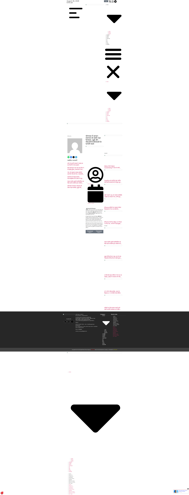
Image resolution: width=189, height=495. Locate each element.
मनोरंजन (107, 37)
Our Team (115, 325)
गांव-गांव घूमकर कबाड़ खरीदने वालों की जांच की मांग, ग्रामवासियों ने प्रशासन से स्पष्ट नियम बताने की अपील (75, 173)
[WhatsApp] (68, 157)
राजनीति (107, 36)
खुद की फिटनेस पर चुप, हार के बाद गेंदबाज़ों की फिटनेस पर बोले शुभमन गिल (112, 257)
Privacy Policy (115, 321)
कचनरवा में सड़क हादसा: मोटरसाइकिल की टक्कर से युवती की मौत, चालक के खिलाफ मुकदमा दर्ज (75, 177)
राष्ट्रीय (109, 31)
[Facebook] (71, 157)
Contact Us (115, 318)
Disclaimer (115, 319)
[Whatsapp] (112, 1)
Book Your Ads (115, 323)
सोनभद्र (109, 32)
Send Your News (116, 324)
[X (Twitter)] (74, 157)
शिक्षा (107, 42)
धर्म (106, 39)
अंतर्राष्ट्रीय (107, 34)
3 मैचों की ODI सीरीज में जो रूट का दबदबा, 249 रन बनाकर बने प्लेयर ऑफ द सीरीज (113, 276)
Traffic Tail (93, 349)
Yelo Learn (115, 349)
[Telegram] (115, 1)
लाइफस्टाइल (108, 38)
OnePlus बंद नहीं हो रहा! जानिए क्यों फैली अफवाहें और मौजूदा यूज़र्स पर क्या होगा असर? (112, 181)
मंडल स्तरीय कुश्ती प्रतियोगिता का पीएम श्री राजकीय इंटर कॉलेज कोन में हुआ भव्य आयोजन (75, 182)
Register (114, 322)
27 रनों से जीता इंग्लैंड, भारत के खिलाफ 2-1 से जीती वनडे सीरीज (112, 292)
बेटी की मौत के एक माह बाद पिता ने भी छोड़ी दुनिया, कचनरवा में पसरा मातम (75, 168)
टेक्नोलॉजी (107, 44)
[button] (113, 63)
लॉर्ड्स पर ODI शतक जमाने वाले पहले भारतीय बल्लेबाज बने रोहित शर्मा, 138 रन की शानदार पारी (112, 308)
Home (114, 316)
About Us (115, 317)
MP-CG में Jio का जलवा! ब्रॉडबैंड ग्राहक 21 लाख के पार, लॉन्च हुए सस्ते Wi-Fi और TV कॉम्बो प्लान (113, 196)
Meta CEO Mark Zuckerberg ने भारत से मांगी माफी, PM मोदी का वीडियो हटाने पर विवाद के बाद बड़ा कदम (113, 167)
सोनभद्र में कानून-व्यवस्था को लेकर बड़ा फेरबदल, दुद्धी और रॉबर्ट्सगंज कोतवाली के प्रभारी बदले (74, 186)
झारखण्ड (109, 33)
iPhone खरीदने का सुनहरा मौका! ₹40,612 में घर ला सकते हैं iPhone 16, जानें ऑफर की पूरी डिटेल (112, 208)
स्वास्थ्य (107, 43)
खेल (106, 40)
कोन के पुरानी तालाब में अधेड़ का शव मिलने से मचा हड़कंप (75, 164)
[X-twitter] (110, 1)
